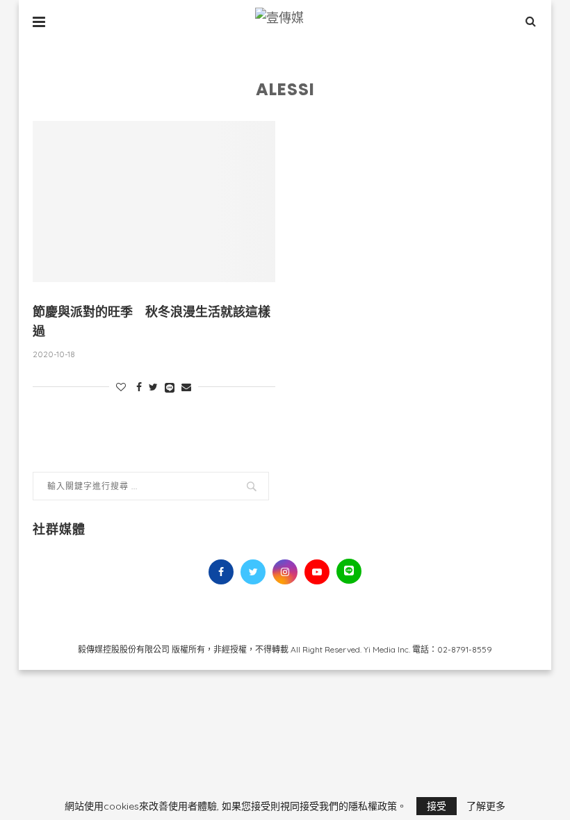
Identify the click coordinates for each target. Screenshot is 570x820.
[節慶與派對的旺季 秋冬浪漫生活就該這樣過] (154, 202)
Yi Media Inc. (387, 649)
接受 (436, 806)
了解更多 (485, 806)
